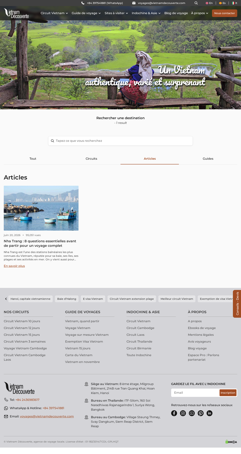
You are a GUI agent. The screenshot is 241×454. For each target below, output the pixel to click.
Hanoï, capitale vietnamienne (30, 299)
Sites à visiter (115, 13)
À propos (198, 13)
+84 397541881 (53, 408)
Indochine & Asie (144, 13)
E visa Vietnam (93, 299)
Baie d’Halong (66, 299)
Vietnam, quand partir (82, 321)
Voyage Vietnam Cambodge (25, 348)
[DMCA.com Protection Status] (231, 441)
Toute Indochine (139, 355)
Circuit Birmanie (139, 348)
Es (224, 3)
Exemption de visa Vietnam (219, 299)
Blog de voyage (176, 13)
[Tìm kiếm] (196, 3)
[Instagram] (183, 413)
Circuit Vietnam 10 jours (22, 321)
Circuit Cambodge (140, 328)
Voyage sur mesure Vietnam (87, 335)
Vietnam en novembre (82, 362)
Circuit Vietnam (53, 13)
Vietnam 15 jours (77, 348)
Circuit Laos (135, 335)
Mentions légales (201, 335)
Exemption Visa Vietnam (84, 341)
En (211, 3)
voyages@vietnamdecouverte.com (161, 3)
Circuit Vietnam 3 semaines (25, 341)
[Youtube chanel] (192, 413)
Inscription (228, 392)
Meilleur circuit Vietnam (177, 299)
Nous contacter (224, 13)
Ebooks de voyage (202, 328)
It (236, 3)
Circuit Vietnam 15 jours (22, 335)
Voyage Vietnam (77, 328)
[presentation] (36, 54)
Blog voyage (197, 348)
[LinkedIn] (210, 413)
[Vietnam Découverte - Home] (16, 13)
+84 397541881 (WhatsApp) (105, 3)
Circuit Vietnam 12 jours (22, 328)
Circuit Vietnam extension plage (132, 299)
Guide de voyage (84, 13)
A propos (195, 321)
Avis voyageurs (199, 341)
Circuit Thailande (139, 341)
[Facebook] (174, 413)
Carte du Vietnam (78, 355)
